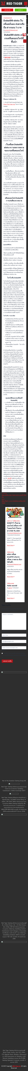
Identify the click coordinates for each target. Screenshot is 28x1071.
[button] (7, 10)
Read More (11, 545)
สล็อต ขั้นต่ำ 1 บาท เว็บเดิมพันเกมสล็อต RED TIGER (13, 501)
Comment (5, 631)
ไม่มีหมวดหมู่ (16, 520)
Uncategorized (7, 18)
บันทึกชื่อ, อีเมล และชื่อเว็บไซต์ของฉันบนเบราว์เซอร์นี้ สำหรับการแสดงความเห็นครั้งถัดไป (14, 655)
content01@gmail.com (11, 30)
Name (4, 637)
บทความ (9, 520)
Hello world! (12, 586)
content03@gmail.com (14, 533)
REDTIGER (7, 57)
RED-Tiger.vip (17, 1066)
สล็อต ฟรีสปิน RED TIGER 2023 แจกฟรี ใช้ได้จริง (14, 495)
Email (4, 644)
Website (4, 650)
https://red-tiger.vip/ (9, 104)
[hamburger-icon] (25, 3)
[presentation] (15, 512)
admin (10, 588)
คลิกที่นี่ (9, 478)
